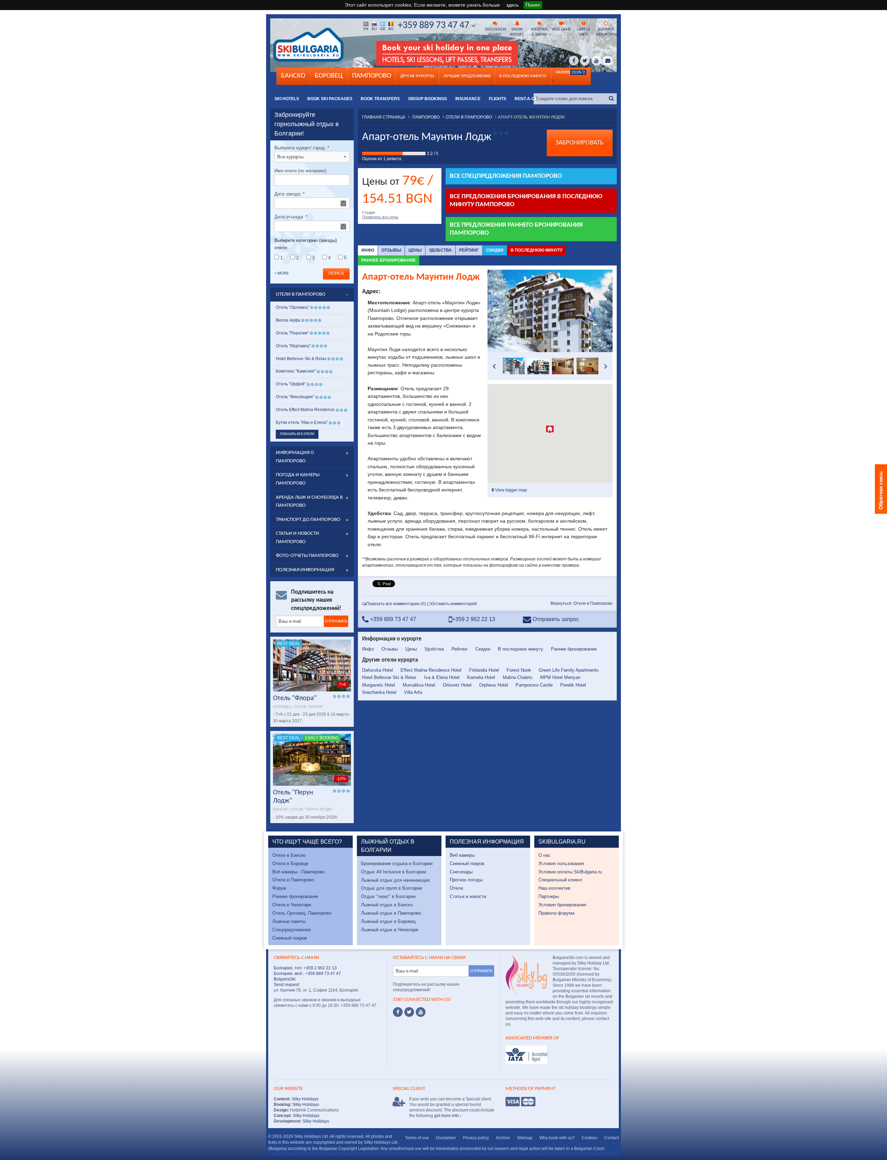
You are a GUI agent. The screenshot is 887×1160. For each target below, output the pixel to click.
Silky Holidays (304, 1099)
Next (605, 310)
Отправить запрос (555, 619)
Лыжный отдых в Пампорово (391, 913)
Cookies (589, 1138)
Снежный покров (289, 938)
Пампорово (371, 75)
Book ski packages (329, 99)
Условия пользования (561, 863)
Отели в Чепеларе (291, 904)
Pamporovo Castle (534, 685)
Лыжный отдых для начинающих (395, 880)
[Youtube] (420, 1012)
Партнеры (548, 896)
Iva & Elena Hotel (441, 677)
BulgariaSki (285, 979)
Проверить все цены (380, 217)
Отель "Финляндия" (295, 396)
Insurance (468, 99)
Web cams (561, 29)
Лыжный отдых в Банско (387, 904)
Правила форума (556, 913)
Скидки (494, 250)
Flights (497, 99)
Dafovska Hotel (377, 670)
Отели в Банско (289, 855)
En (365, 29)
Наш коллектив (554, 888)
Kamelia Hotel (481, 677)
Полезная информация (305, 570)
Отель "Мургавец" (293, 345)
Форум (279, 888)
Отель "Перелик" (292, 333)
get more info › (447, 1116)
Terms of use (417, 1138)
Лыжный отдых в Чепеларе (389, 929)
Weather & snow (539, 32)
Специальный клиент (560, 879)
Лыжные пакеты (289, 921)
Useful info (583, 32)
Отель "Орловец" (292, 307)
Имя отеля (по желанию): (300, 170)
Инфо (367, 250)
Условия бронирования (562, 904)
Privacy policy (476, 1138)
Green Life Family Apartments (569, 670)
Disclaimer (446, 1138)
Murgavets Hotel (378, 685)
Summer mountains (606, 32)
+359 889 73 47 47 (434, 25)
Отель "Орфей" (291, 384)
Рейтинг (469, 250)
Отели (456, 888)
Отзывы (391, 250)
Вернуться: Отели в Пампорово (582, 603)
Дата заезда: (289, 194)
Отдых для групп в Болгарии (391, 888)
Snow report (517, 32)
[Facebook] (398, 1012)
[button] (550, 429)
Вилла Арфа (288, 320)
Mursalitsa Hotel (419, 685)
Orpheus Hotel (493, 685)
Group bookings (427, 99)
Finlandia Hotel (484, 670)
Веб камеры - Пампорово (298, 871)
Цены (415, 250)
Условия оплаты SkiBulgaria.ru (570, 871)
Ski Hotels (286, 99)
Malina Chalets (518, 677)
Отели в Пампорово (293, 879)
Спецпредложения (291, 929)
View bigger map (510, 490)
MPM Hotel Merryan (560, 677)
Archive (503, 1138)
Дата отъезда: (290, 216)
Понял (533, 5)
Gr (382, 29)
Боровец (329, 75)
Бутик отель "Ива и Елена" (302, 422)
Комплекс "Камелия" (296, 371)
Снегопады (461, 871)
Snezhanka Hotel (379, 692)
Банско (293, 75)
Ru (374, 29)
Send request (286, 985)
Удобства (440, 250)
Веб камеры (462, 855)
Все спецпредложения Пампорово (506, 176)
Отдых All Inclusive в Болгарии (393, 871)
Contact (611, 1138)
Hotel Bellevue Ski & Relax (389, 677)
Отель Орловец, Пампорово (301, 913)
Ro (391, 29)
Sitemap (525, 1138)
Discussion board (495, 32)
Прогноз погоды (466, 879)
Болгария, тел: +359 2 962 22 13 (305, 968)
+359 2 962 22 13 (473, 619)
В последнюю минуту (536, 250)
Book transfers (380, 99)
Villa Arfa (413, 692)
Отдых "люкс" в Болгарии (388, 896)
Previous (494, 310)
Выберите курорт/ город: (301, 147)
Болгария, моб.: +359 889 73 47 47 (307, 973)
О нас (544, 855)
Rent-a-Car (528, 99)
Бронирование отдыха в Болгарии (396, 863)
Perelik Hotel (573, 685)
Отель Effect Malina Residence (305, 409)
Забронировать (579, 143)
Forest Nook (519, 670)
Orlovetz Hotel (457, 685)
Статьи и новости (468, 896)
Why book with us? (557, 1138)
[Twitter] (409, 1012)
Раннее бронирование (388, 260)
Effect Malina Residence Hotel (431, 670)
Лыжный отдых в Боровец (388, 921)
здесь (512, 5)
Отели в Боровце (290, 863)
